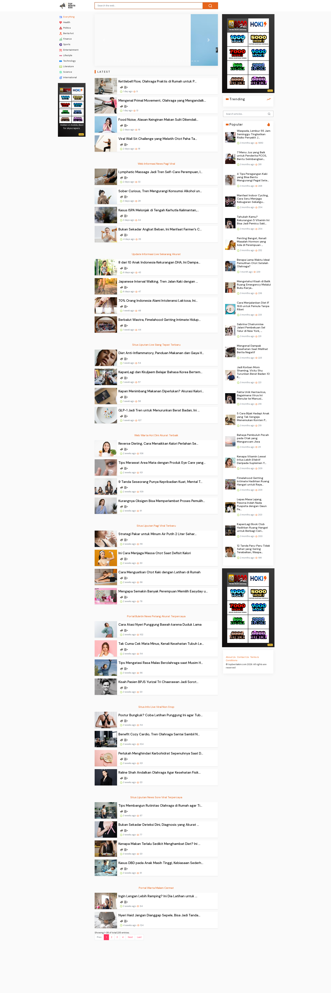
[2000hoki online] (78, 112)
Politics (67, 27)
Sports (66, 44)
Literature (68, 66)
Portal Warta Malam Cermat (156, 888)
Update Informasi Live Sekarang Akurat (156, 254)
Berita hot (68, 33)
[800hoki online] (65, 112)
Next (130, 937)
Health (66, 22)
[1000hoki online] (65, 97)
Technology (69, 60)
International (70, 77)
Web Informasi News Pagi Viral (156, 164)
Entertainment (70, 49)
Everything (69, 16)
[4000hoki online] (65, 119)
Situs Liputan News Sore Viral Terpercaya (156, 797)
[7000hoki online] (65, 104)
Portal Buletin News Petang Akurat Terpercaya (156, 616)
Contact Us (243, 656)
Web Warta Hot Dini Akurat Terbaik (156, 435)
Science (67, 71)
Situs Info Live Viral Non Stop (156, 707)
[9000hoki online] (78, 104)
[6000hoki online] (78, 119)
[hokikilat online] (78, 90)
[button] (104, 40)
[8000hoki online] (65, 90)
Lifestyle (67, 55)
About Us (231, 656)
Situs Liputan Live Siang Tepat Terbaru (156, 344)
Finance (67, 38)
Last (139, 937)
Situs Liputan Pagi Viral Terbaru (156, 525)
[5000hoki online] (78, 97)
